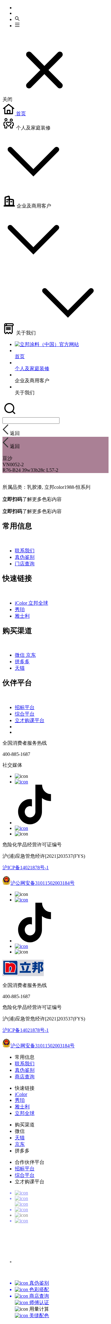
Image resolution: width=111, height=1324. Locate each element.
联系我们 (25, 550)
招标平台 (25, 707)
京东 (31, 655)
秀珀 (20, 609)
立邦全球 (38, 603)
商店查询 (25, 1076)
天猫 (20, 668)
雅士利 (22, 616)
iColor (21, 603)
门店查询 (25, 563)
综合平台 (25, 714)
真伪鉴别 (25, 557)
